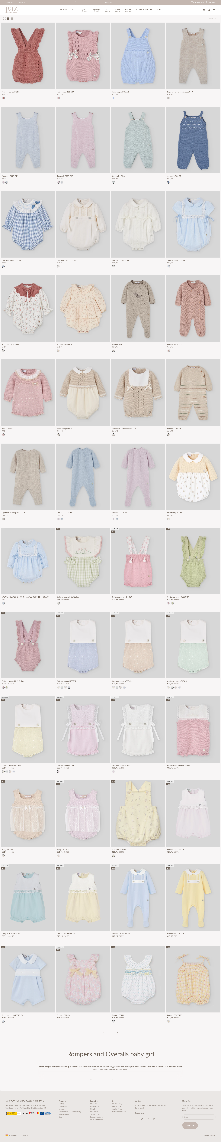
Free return (94, 1112)
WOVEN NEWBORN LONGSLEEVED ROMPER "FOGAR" (25, 597)
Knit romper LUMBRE (10, 92)
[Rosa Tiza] (3, 182)
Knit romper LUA (9, 429)
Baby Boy (96, 10)
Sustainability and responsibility (70, 1112)
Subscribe (190, 1125)
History (61, 1104)
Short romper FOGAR (176, 260)
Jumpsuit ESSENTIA (10, 176)
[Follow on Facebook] (136, 1119)
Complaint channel (119, 1112)
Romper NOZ (117, 344)
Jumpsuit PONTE (174, 176)
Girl (107, 10)
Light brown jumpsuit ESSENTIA (180, 92)
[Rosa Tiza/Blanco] (58, 771)
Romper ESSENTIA (64, 513)
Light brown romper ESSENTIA (14, 513)
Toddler (128, 10)
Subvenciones (64, 1114)
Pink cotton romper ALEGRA (178, 765)
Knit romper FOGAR (120, 92)
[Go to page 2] (117, 1032)
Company (62, 1101)
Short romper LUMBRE (11, 344)
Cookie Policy (117, 1109)
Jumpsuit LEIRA (118, 176)
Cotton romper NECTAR (66, 681)
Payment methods (96, 1117)
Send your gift (95, 1114)
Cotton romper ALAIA (65, 765)
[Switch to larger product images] (4, 18)
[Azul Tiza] (7, 182)
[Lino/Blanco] (65, 687)
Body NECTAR (7, 849)
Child (117, 10)
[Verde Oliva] (172, 603)
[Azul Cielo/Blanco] (69, 687)
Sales (159, 9)
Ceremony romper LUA (66, 260)
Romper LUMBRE (174, 429)
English (21, 2)
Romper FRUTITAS (174, 1015)
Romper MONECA (64, 344)
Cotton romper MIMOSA (122, 597)
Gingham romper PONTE (12, 260)
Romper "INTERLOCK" (176, 849)
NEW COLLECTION (68, 9)
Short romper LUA (64, 429)
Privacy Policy (117, 1104)
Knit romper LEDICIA (65, 92)
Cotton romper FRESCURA (68, 597)
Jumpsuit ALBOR (119, 849)
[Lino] (3, 855)
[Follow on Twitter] (142, 1119)
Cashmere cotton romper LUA (124, 429)
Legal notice (116, 1106)
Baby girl (84, 10)
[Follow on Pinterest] (154, 1119)
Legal (114, 1101)
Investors (62, 1109)
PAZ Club (93, 1104)
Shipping (93, 1109)
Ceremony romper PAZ (121, 260)
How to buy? (94, 1106)
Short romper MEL (174, 513)
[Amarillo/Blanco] (58, 687)
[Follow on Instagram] (148, 1119)
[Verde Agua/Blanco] (62, 687)
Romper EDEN (118, 1015)
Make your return (96, 1120)
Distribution (63, 1106)
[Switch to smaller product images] (8, 18)
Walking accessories (144, 9)
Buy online (94, 1101)
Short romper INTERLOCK (12, 1015)
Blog (60, 1117)
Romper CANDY (63, 1015)
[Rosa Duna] (168, 603)
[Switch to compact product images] (12, 18)
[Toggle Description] (110, 1083)
